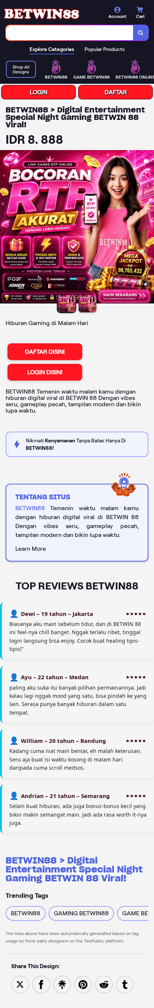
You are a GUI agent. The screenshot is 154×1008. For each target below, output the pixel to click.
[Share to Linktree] (62, 984)
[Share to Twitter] (20, 984)
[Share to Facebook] (41, 984)
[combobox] (69, 32)
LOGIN (38, 92)
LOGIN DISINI (44, 372)
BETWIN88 (30, 508)
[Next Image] (148, 228)
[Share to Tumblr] (125, 984)
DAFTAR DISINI (45, 352)
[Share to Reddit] (104, 984)
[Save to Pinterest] (83, 984)
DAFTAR (116, 92)
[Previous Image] (6, 228)
